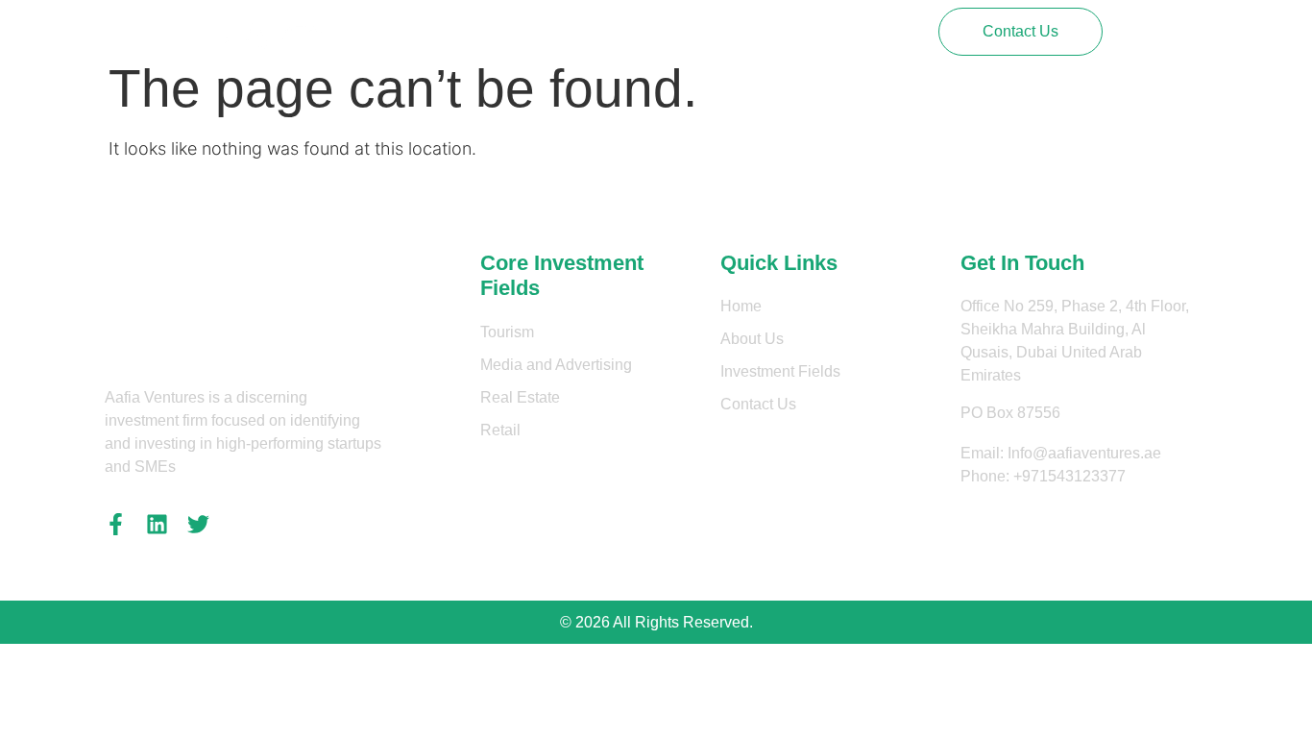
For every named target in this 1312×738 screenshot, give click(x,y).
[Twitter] (198, 524)
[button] (1020, 32)
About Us (543, 31)
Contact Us (791, 31)
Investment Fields (664, 31)
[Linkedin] (157, 524)
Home (462, 31)
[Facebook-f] (116, 524)
